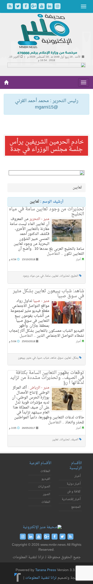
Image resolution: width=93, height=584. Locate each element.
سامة (48, 276)
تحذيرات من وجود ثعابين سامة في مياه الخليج (46, 212)
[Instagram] (57, 6)
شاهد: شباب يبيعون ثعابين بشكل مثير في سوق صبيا (48, 293)
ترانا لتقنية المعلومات (41, 578)
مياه (32, 276)
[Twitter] (18, 6)
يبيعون (21, 358)
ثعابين (55, 276)
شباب (46, 358)
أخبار (78, 259)
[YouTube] (42, 6)
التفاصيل (53, 254)
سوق (60, 358)
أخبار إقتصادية (71, 499)
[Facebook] (26, 6)
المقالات (45, 471)
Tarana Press (45, 570)
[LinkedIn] (50, 6)
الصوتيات (44, 486)
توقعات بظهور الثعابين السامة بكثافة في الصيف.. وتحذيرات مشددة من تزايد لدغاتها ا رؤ (47, 377)
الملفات (45, 502)
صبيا (39, 358)
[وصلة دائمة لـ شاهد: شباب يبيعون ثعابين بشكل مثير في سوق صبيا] (67, 312)
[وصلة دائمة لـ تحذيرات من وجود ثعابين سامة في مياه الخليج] (67, 230)
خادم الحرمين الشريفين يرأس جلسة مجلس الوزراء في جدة (46, 145)
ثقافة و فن (74, 491)
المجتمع (76, 507)
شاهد (53, 358)
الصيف (74, 439)
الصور (46, 494)
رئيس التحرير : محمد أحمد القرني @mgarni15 (46, 104)
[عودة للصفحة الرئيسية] (46, 34)
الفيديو (45, 479)
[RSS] (10, 6)
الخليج (74, 276)
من (37, 276)
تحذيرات (65, 276)
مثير (29, 358)
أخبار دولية (74, 484)
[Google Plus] (34, 6)
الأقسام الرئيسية (75, 466)
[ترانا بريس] (17, 578)
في (42, 276)
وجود (26, 276)
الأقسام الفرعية (40, 463)
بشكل (75, 358)
